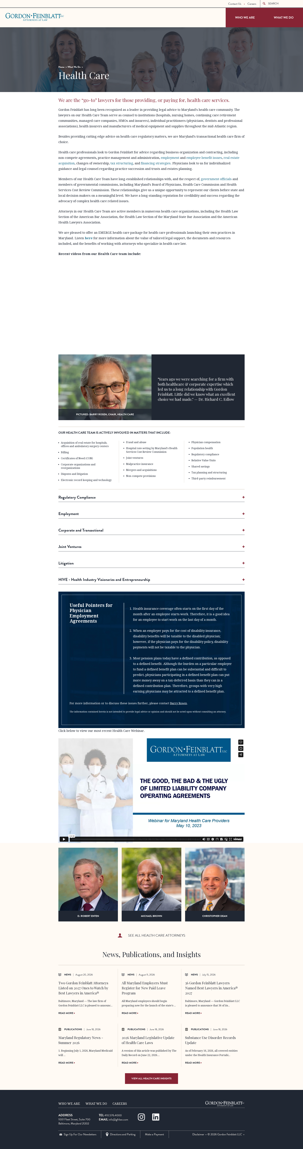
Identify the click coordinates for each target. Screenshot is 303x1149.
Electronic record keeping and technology (86, 480)
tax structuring (121, 163)
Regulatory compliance (205, 454)
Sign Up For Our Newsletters (80, 1134)
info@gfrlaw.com (118, 1119)
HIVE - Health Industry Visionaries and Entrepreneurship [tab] (104, 579)
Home (61, 67)
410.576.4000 (113, 1115)
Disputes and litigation (74, 473)
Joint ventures (134, 457)
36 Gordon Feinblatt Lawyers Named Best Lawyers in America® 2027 (211, 988)
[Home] (225, 1103)
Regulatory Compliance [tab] (77, 497)
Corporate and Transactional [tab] (80, 530)
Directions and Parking (122, 1134)
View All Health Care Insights (151, 1078)
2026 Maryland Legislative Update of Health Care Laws (148, 1040)
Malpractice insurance (139, 464)
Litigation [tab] (66, 563)
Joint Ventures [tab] (69, 547)
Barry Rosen (178, 703)
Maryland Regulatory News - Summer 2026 (80, 1040)
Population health (202, 448)
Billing (65, 452)
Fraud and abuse (136, 442)
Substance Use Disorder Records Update (210, 1040)
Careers (251, 4)
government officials (216, 179)
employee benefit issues (204, 158)
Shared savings (200, 466)
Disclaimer (198, 1134)
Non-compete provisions (141, 476)
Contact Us (234, 4)
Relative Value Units (203, 460)
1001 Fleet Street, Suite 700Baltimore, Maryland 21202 (74, 1121)
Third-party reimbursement (208, 478)
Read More (66, 1013)
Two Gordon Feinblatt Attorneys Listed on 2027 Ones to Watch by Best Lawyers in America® (83, 988)
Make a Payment (154, 1134)
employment (170, 158)
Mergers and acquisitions (141, 470)
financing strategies (156, 163)
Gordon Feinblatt (18, 17)
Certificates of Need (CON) (77, 458)
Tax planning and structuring (209, 472)
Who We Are (245, 17)
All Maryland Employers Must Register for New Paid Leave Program (145, 988)
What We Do (284, 17)
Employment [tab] (68, 514)
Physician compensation (205, 442)
